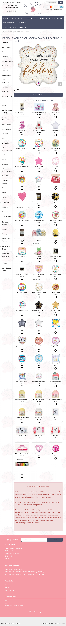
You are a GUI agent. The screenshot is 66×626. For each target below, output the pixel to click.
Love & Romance (5, 81)
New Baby (5, 87)
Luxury (4, 101)
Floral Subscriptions (54, 18)
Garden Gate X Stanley (35, 18)
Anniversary (6, 52)
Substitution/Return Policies (7, 239)
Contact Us (6, 212)
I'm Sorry (5, 71)
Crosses (4, 188)
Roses (4, 106)
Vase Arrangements (7, 170)
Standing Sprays (5, 182)
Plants (4, 138)
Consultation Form (6, 269)
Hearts (4, 192)
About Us (5, 207)
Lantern (4, 155)
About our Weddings (5, 255)
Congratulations (7, 61)
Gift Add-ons (6, 129)
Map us (7, 558)
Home (4, 31)
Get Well (5, 66)
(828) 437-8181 (13, 11)
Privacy (4, 234)
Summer (6, 18)
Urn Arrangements (7, 149)
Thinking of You (7, 96)
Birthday (5, 57)
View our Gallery (5, 262)
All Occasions (17, 18)
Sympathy (22, 23)
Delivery (5, 229)
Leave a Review (7, 216)
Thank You (5, 92)
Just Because (6, 75)
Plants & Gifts (8, 23)
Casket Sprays (7, 176)
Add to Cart (38, 95)
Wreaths (5, 164)
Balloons (5, 134)
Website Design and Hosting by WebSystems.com (53, 623)
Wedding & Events (10, 27)
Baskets (4, 160)
